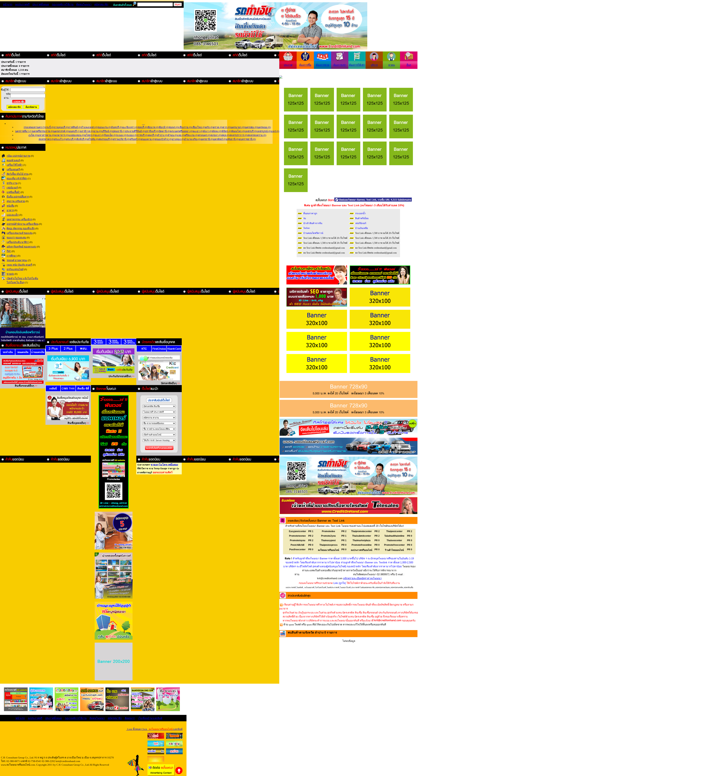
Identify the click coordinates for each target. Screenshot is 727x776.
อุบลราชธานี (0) (247, 139)
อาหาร (10, 210)
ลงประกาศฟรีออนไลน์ (361, 550)
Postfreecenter (297, 549)
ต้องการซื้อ (305, 65)
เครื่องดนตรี (13, 169)
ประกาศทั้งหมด (40, 4)
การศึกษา (12, 255)
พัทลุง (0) (217, 131)
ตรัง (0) (209, 127)
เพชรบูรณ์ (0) (264, 131)
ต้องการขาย (322, 65)
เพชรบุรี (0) (251, 131)
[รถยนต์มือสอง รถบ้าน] (155, 753)
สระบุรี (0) (71, 139)
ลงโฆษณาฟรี (309, 587)
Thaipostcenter (394, 531)
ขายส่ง (10, 273)
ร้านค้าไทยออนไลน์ (394, 550)
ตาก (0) (227, 127)
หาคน (391, 65)
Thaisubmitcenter (361, 536)
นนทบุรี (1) (74, 131)
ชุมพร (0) (174, 127)
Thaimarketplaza (362, 540)
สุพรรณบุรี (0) (106, 139)
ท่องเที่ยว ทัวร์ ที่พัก (17, 178)
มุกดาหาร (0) (62, 135)
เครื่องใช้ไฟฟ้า (15, 164)
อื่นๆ (408, 65)
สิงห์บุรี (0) (82, 139)
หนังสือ (10, 205)
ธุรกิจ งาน (12, 183)
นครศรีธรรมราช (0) (42, 131)
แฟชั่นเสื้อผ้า (13, 192)
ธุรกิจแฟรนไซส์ (15, 269)
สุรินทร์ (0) (135, 139)
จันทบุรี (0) (116, 127)
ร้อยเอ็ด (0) (110, 135)
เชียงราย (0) (185, 127)
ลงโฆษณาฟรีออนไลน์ (328, 550)
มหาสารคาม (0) (46, 135)
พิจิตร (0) (227, 131)
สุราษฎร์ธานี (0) (121, 139)
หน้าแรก (7, 4)
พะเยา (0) (198, 131)
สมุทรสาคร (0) (46, 139)
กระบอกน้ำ (360, 213)
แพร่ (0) (275, 131)
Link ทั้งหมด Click (154, 729)
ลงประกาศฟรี (22, 4)
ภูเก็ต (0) (33, 135)
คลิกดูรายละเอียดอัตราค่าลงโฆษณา (362, 578)
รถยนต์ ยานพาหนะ (17, 260)
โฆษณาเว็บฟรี (345, 587)
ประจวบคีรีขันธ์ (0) (135, 131)
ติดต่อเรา (130, 718)
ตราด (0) (218, 127)
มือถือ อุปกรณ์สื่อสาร (18, 196)
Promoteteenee (297, 536)
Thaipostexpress (328, 545)
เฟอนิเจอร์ (12, 187)
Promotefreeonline (362, 545)
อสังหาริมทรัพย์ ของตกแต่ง (21, 246)
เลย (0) (181, 135)
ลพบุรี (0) (152, 135)
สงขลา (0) (216, 135)
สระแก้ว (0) (60, 139)
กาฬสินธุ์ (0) (75, 127)
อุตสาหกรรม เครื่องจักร (19, 219)
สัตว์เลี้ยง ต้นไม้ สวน (18, 174)
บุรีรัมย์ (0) (107, 131)
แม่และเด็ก (13, 214)
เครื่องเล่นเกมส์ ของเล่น (20, 233)
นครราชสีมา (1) (23, 131)
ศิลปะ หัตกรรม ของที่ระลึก (21, 228)
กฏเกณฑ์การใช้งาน (62, 4)
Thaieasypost (328, 540)
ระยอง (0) (132, 135)
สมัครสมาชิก (101, 4)
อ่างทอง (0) (178, 139)
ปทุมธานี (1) (118, 131)
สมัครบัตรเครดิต (397, 587)
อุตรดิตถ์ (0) (219, 139)
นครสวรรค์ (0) (61, 131)
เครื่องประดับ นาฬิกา (18, 242)
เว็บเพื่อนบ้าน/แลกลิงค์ (150, 718)
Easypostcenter (297, 531)
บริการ (374, 65)
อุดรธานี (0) (207, 139)
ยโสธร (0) (90, 135)
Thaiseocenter (394, 540)
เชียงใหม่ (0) (198, 127)
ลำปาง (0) (162, 135)
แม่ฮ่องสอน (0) (77, 135)
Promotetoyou (297, 540)
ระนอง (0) (121, 135)
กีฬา (9, 251)
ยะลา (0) (99, 135)
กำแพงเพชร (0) (89, 127)
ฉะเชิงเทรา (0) (130, 127)
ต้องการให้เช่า (357, 65)
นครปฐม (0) (251, 127)
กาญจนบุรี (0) (61, 127)
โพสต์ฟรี (299, 587)
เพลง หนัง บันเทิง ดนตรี (19, 264)
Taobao (306, 228)
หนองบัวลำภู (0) (163, 139)
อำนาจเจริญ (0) (192, 139)
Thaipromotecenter (361, 531)
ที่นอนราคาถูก (310, 213)
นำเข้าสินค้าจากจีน (312, 223)
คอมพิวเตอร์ (13, 160)
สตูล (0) (226, 135)
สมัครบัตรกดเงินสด (382, 587)
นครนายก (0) (238, 127)
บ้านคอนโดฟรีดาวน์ (313, 233)
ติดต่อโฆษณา (83, 4)
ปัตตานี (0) (164, 131)
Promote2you (328, 536)
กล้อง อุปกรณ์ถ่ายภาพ (18, 155)
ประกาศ (288, 65)
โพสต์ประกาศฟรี (333, 587)
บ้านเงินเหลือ (361, 228)
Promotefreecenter (394, 545)
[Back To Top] (179, 773)
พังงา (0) (207, 131)
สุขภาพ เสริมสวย (16, 201)
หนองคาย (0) (148, 139)
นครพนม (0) (264, 127)
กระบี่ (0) (49, 127)
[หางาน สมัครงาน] (155, 745)
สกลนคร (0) (204, 135)
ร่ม (304, 218)
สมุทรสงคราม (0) (257, 135)
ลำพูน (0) (172, 135)
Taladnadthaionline (394, 536)
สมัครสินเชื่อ (408, 587)
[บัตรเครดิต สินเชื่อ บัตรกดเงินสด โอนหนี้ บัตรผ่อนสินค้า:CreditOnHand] (155, 737)
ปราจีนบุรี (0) (152, 131)
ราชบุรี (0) (142, 135)
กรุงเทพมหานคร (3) (34, 127)
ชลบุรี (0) (142, 127)
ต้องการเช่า (339, 65)
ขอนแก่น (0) (104, 127)
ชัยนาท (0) (153, 127)
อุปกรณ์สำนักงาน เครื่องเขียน (22, 224)
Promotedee (328, 531)
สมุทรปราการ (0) (239, 135)
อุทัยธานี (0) (232, 139)
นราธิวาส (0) (87, 131)
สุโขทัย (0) (93, 139)
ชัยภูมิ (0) (164, 127)
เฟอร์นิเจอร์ (360, 223)
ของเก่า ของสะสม (16, 237)
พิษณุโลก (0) (238, 131)
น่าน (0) (98, 131)
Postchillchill (297, 545)
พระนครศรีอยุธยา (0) (181, 131)
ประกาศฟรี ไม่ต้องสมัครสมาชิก (363, 587)
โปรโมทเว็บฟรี (320, 587)
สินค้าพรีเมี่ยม (362, 218)
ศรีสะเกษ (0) (191, 135)
